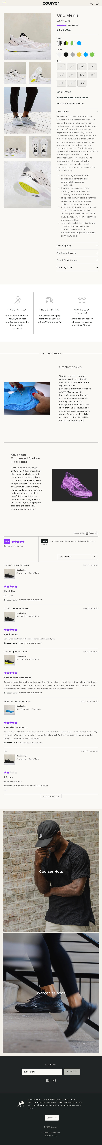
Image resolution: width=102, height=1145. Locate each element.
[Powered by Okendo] (86, 533)
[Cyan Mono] (85, 54)
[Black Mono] (66, 54)
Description (63, 111)
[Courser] (51, 3)
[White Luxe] (59, 43)
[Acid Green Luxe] (72, 43)
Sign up (71, 1072)
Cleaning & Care (65, 267)
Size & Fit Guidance (67, 260)
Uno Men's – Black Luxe (27, 659)
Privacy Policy (51, 1135)
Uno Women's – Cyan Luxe (29, 709)
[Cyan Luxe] (79, 43)
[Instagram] (54, 1080)
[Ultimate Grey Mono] (72, 54)
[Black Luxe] (66, 43)
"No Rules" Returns (66, 253)
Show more (50, 796)
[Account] (91, 3)
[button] (67, 25)
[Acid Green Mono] (92, 54)
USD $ (50, 1117)
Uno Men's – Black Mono (27, 573)
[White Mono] (59, 54)
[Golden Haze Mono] (79, 54)
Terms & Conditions (51, 1133)
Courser (31, 1099)
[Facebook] (47, 1080)
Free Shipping (64, 245)
